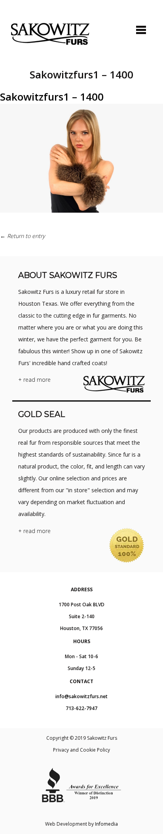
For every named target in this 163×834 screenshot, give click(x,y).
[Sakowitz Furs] (50, 34)
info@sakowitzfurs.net (81, 696)
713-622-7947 (81, 708)
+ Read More (34, 379)
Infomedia (106, 824)
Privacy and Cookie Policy (81, 749)
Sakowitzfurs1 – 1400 (52, 96)
